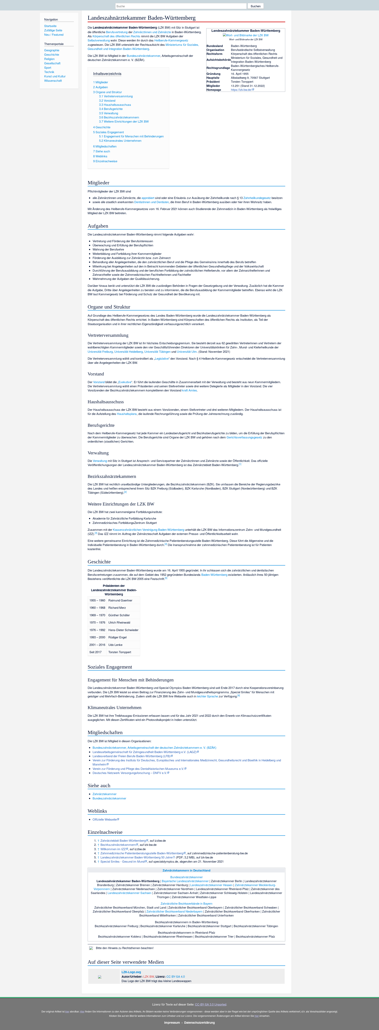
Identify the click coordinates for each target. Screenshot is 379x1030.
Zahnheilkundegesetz (257, 198)
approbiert (148, 198)
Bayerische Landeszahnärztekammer (185, 881)
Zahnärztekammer (104, 794)
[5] (166, 577)
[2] (125, 491)
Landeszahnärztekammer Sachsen (129, 893)
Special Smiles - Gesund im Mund (122, 861)
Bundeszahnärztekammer (143, 55)
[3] (96, 532)
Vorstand (99, 382)
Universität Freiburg (100, 351)
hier (67, 1011)
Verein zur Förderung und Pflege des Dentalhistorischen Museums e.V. (138, 768)
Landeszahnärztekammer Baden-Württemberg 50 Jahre (136, 857)
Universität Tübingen (157, 351)
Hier (82, 1011)
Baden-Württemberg (214, 574)
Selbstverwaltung (99, 40)
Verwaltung (100, 461)
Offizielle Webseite (105, 819)
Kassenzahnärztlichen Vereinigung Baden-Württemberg (148, 529)
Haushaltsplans (127, 414)
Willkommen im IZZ (113, 849)
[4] (166, 543)
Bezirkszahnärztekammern (118, 844)
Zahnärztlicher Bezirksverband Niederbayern (174, 911)
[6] (238, 695)
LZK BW (148, 976)
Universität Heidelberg (128, 351)
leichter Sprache (207, 696)
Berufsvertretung (117, 32)
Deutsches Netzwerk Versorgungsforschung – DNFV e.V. (130, 773)
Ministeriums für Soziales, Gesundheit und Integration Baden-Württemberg (143, 46)
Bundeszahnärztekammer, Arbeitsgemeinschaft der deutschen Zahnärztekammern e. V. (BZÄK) (154, 747)
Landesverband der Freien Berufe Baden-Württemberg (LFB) (131, 756)
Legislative (162, 358)
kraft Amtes (189, 390)
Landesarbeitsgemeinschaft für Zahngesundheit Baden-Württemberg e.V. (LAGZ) (144, 752)
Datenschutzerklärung (199, 1022)
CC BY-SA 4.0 (175, 976)
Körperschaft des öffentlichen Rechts (116, 36)
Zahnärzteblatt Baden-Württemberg (123, 840)
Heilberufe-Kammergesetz (171, 40)
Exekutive (124, 382)
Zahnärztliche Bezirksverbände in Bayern (186, 903)
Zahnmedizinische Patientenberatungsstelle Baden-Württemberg (141, 853)
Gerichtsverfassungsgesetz (244, 437)
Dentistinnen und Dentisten (151, 202)
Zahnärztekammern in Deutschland (186, 870)
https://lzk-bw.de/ (241, 89)
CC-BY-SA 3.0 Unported (210, 1004)
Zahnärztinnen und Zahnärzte (152, 32)
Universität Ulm (187, 351)
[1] (240, 463)
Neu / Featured (53, 34)
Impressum (172, 1022)
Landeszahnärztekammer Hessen (211, 885)
